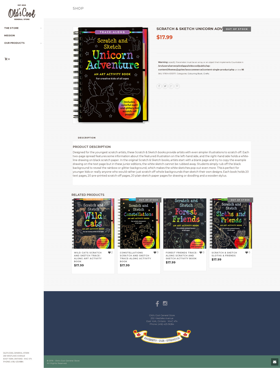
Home (178, 15)
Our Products (191, 15)
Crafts (206, 73)
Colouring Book (195, 73)
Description (87, 137)
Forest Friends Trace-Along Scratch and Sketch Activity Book (182, 255)
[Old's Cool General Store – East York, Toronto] (22, 12)
